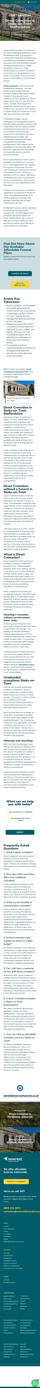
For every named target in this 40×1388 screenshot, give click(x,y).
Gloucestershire (11, 1320)
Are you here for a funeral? (20, 812)
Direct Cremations (11, 1266)
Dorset (23, 1303)
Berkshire (8, 1299)
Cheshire (7, 1306)
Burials (7, 1253)
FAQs (6, 1231)
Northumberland (27, 1333)
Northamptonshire (28, 1330)
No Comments (20, 34)
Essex (22, 1309)
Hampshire (8, 1323)
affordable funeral (26, 664)
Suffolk (7, 1357)
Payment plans (10, 1261)
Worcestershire (27, 1354)
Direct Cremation (20, 15)
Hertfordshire (9, 1328)
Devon (23, 1301)
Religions (8, 1258)
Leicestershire (26, 1320)
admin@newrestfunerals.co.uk (21, 1095)
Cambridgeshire (10, 1304)
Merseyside (25, 1325)
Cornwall (7, 1309)
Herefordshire (10, 1325)
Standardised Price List (14, 1241)
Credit (6, 1280)
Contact (7, 1234)
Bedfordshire (9, 1296)
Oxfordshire (9, 1347)
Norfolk (23, 1328)
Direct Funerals (10, 1263)
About (6, 1226)
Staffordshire (9, 1354)
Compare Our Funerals (13, 1268)
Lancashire (8, 1333)
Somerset (8, 1352)
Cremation (8, 1255)
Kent (6, 1330)
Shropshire (8, 1349)
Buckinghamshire (11, 1301)
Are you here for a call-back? (21, 819)
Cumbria (24, 1296)
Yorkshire (24, 1357)
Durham (23, 1306)
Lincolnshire (25, 1323)
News (6, 1239)
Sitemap (7, 1236)
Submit (20, 832)
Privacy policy (10, 1282)
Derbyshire (25, 1298)
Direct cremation (11, 86)
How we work (9, 1229)
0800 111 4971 (12, 1208)
